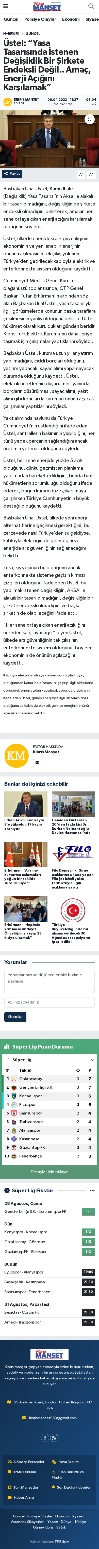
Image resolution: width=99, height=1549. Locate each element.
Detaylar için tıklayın (50, 1172)
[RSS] (54, 1438)
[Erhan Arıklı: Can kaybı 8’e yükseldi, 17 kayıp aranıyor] (25, 804)
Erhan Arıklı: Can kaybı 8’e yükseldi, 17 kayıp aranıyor (24, 824)
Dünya (66, 1522)
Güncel (11, 19)
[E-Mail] (37, 763)
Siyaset (78, 1516)
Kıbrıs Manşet (46, 752)
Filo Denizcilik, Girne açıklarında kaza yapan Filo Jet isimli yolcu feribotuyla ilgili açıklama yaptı (73, 879)
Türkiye (80, 1522)
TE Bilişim (62, 1542)
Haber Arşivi (24, 1497)
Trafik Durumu (24, 1472)
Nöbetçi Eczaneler (29, 1462)
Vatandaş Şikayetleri (27, 1522)
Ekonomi (71, 19)
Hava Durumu (69, 1462)
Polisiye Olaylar (40, 19)
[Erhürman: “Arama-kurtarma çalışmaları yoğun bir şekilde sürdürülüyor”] (25, 854)
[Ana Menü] (5, 6)
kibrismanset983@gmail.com (53, 1418)
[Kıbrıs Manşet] (16, 756)
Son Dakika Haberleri (74, 1487)
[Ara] (91, 6)
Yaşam (52, 1522)
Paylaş (15, 173)
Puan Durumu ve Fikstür (68, 1474)
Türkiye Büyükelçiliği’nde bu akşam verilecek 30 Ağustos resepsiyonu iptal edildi (71, 933)
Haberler (11, 34)
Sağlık (61, 1527)
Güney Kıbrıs (43, 1527)
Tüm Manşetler (25, 1487)
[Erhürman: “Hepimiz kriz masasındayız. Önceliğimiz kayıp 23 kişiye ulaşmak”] (25, 909)
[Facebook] (45, 1438)
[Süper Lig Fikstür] (92, 1191)
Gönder (15, 1017)
